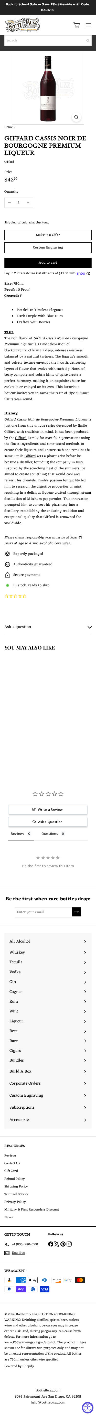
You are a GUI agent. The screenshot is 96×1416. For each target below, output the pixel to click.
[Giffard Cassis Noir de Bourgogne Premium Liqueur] (32, 705)
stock (22, 585)
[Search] (88, 40)
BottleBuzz (44, 1390)
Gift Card (11, 1171)
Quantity (11, 192)
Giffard (39, 338)
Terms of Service (16, 1194)
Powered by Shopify (19, 1366)
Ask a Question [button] (50, 821)
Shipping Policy (16, 1187)
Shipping (10, 222)
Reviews (10, 1156)
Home (8, 127)
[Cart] (76, 25)
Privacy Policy (15, 1202)
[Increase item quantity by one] (28, 203)
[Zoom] (76, 117)
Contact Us (12, 1163)
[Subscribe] (76, 911)
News (8, 1217)
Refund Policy (14, 1179)
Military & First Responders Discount (31, 1210)
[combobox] (48, 40)
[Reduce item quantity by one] (9, 203)
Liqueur (26, 344)
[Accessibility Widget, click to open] (87, 1407)
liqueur (10, 393)
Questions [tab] (49, 833)
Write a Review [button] (50, 809)
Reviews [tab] (17, 833)
